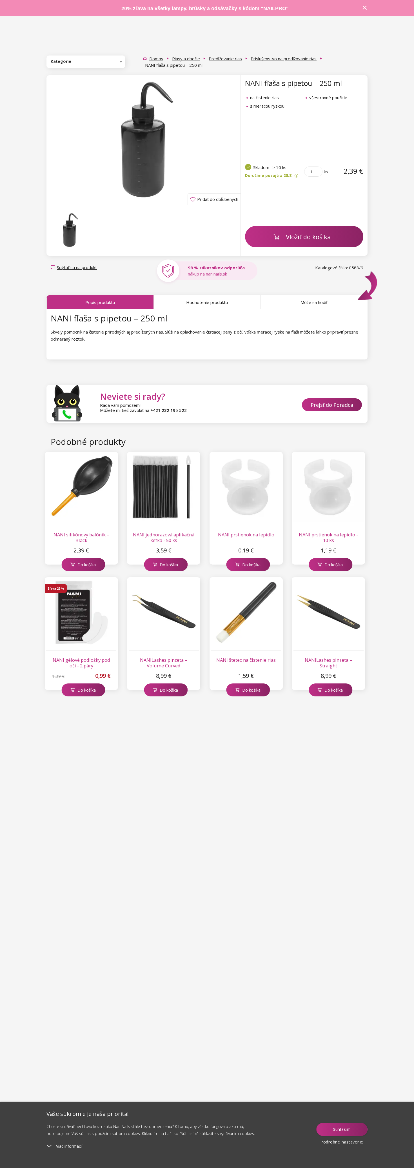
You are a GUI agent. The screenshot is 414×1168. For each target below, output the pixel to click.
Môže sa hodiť (314, 302)
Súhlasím (342, 1129)
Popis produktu (100, 302)
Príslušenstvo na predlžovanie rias (284, 58)
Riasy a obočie (186, 58)
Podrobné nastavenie (341, 1142)
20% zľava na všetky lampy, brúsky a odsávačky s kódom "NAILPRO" (205, 8)
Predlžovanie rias (225, 58)
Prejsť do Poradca (332, 404)
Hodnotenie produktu (207, 302)
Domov (156, 58)
